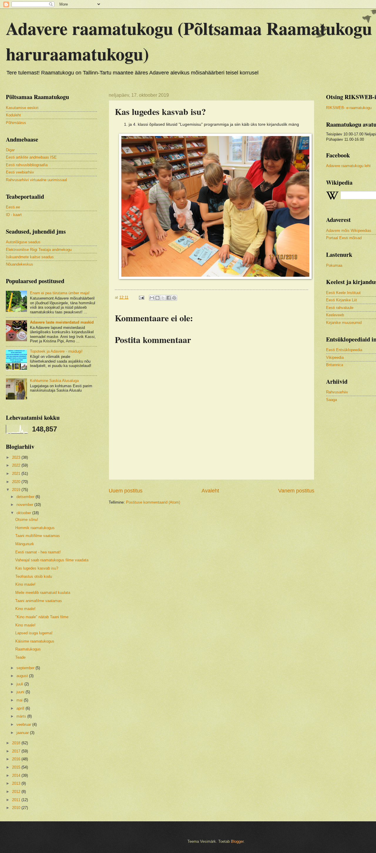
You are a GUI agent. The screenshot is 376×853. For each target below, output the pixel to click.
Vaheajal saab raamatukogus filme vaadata (51, 560)
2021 (16, 473)
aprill (21, 708)
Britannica (334, 365)
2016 (16, 759)
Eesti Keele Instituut (343, 292)
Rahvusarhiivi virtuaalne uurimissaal (36, 180)
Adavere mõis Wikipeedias (348, 230)
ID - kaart (14, 215)
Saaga (331, 399)
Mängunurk (24, 544)
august (22, 676)
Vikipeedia (335, 357)
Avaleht (210, 491)
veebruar (24, 724)
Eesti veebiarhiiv (20, 172)
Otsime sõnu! (26, 519)
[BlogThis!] (157, 298)
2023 (16, 457)
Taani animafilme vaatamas (38, 601)
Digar (10, 150)
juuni (21, 692)
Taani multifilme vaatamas (37, 535)
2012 (16, 791)
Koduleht (13, 115)
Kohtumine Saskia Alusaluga (54, 380)
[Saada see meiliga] (152, 298)
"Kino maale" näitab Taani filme (41, 617)
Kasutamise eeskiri (22, 108)
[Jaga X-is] (163, 298)
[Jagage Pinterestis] (174, 298)
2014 (16, 775)
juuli (20, 684)
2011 (16, 800)
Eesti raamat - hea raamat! (38, 552)
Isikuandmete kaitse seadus (30, 257)
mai (20, 700)
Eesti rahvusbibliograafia (27, 165)
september (26, 668)
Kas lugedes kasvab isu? (36, 568)
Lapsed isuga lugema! (34, 633)
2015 (16, 767)
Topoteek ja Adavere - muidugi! (56, 351)
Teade (20, 657)
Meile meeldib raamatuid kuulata (42, 592)
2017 (16, 751)
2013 (16, 783)
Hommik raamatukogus (35, 528)
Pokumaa (334, 265)
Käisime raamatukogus (34, 641)
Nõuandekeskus (19, 264)
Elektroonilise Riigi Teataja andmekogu (39, 249)
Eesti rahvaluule (339, 307)
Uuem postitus (125, 491)
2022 (16, 465)
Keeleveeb (335, 315)
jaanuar (23, 732)
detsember (26, 497)
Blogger (237, 841)
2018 (16, 743)
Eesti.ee (13, 207)
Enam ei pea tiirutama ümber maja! (60, 293)
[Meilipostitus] (141, 297)
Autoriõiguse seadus (23, 242)
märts (21, 716)
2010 (16, 808)
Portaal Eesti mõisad (344, 238)
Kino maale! (25, 584)
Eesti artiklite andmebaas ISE (31, 157)
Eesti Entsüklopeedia (344, 350)
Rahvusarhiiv (337, 392)
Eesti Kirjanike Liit (341, 300)
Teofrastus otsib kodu (33, 576)
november (25, 504)
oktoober (24, 513)
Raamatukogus (28, 649)
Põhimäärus (16, 122)
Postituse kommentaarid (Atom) (153, 502)
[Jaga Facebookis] (169, 298)
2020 (16, 482)
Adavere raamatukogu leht (348, 166)
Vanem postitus (296, 491)
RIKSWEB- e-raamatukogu (349, 108)
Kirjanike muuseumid (344, 322)
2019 (16, 489)
